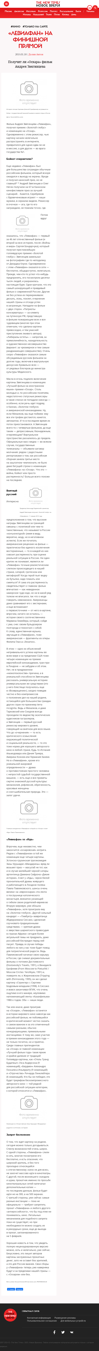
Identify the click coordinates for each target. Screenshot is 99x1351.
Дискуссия (19, 11)
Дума (73, 14)
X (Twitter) (11, 1289)
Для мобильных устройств (73, 1320)
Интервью (31, 11)
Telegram (19, 1289)
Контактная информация (39, 1317)
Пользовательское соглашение (42, 1320)
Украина (90, 11)
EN (89, 8)
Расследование (66, 11)
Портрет (53, 11)
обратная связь (30, 1311)
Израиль (27, 14)
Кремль (65, 14)
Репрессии (43, 11)
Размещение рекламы (65, 1317)
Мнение (8, 11)
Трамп (49, 14)
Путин (57, 14)
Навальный (38, 14)
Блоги (78, 11)
